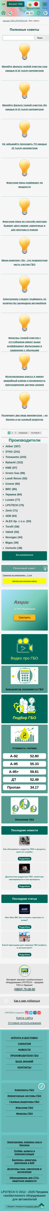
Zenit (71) (11, 510)
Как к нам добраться (27, 1000)
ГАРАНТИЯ (24, 1043)
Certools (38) (13, 547)
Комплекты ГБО (24, 1090)
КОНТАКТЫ (24, 1067)
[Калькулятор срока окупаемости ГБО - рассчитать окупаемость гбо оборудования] (24, 676)
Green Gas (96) (15, 473)
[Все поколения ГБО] (24, 806)
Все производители (24, 555)
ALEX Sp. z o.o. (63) (18, 521)
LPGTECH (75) (14, 505)
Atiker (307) (12, 446)
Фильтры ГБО (24, 1113)
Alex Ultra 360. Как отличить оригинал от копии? (24, 918)
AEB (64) (11, 515)
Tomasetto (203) (15, 456)
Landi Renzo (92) (16, 478)
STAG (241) (12, 451)
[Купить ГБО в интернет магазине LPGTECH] (3, 6)
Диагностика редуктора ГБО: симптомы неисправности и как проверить (24, 878)
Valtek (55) (12, 531)
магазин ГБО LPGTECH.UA (15, 21)
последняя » (36, 433)
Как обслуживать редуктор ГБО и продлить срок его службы (24, 850)
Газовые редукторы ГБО (24, 1101)
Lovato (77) (12, 499)
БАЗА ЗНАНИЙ (24, 1061)
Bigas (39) (12, 542)
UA (27, 13)
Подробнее (24, 859)
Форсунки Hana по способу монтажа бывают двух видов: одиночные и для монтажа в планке (24, 225)
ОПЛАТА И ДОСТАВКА (24, 1037)
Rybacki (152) (14, 462)
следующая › (23, 433)
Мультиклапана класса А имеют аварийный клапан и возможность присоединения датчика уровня (25, 380)
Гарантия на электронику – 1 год (17, 575)
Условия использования (24, 1023)
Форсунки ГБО (24, 1107)
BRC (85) (11, 489)
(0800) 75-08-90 (24, 989)
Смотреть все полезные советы (24, 581)
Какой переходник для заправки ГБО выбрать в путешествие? (24, 946)
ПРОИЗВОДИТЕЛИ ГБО (24, 1055)
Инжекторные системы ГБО (24, 1096)
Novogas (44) (13, 537)
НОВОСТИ (24, 1049)
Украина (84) (13, 494)
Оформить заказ (33, 8)
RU (31, 13)
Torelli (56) (12, 526)
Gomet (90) (12, 483)
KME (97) (11, 467)
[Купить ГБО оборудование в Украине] (24, 977)
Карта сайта (24, 1018)
